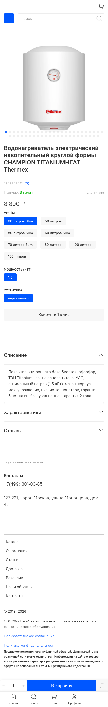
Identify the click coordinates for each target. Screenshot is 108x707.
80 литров (53, 244)
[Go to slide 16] (66, 132)
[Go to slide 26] (10, 136)
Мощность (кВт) (18, 269)
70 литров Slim (20, 244)
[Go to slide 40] (66, 136)
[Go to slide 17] (70, 132)
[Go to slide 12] (50, 132)
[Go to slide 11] (46, 132)
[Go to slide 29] (22, 136)
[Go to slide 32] (34, 136)
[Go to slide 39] (62, 136)
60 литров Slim (57, 233)
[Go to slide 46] (90, 136)
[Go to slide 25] (102, 132)
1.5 (10, 277)
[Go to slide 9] (38, 132)
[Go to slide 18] (74, 132)
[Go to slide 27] (14, 136)
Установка (13, 290)
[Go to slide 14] (58, 132)
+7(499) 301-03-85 (23, 484)
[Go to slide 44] (82, 136)
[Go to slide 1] (6, 132)
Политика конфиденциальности (30, 645)
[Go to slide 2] (10, 132)
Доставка (14, 568)
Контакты (14, 595)
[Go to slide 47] (94, 136)
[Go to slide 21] (86, 132)
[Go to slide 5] (22, 132)
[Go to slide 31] (30, 136)
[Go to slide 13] (54, 132)
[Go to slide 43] (78, 136)
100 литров (82, 244)
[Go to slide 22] (90, 132)
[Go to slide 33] (38, 136)
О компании (17, 550)
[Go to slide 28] (18, 136)
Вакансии (14, 577)
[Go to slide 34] (42, 136)
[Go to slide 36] (50, 136)
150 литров (17, 256)
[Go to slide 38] (58, 136)
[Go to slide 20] (82, 132)
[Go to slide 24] (98, 132)
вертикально (18, 298)
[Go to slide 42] (74, 136)
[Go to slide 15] (62, 132)
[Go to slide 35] (46, 136)
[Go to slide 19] (78, 132)
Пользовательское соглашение (29, 636)
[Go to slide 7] (30, 132)
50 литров (53, 221)
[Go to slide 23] (94, 132)
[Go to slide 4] (18, 132)
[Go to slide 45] (86, 136)
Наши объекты (19, 586)
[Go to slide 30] (26, 136)
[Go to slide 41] (70, 136)
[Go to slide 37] (54, 136)
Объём (9, 213)
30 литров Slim (20, 221)
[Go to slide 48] (98, 136)
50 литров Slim (20, 233)
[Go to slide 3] (14, 132)
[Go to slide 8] (34, 132)
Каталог (13, 541)
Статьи (12, 559)
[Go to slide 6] (26, 132)
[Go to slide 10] (42, 132)
